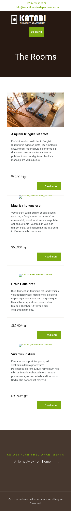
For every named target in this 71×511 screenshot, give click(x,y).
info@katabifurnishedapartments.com (37, 7)
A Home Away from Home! (32, 461)
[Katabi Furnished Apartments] (35, 19)
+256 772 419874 (36, 3)
